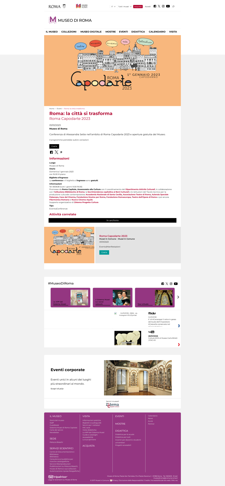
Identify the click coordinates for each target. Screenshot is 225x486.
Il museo (52, 31)
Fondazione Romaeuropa (118, 197)
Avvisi (150, 421)
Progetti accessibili (123, 445)
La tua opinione (89, 440)
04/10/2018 (162, 322)
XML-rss (174, 480)
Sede (53, 438)
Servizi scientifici (61, 448)
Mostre (110, 31)
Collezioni (68, 31)
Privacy (115, 480)
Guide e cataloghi (90, 435)
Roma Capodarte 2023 (113, 235)
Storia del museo (57, 420)
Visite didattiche (89, 430)
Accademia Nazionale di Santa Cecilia (104, 194)
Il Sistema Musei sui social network (102, 301)
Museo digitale (91, 31)
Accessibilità (88, 437)
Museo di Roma (75, 20)
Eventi (123, 31)
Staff (52, 423)
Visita (173, 31)
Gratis (54, 146)
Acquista (138, 6)
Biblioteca (54, 457)
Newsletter (54, 432)
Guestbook (54, 425)
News (150, 418)
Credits (147, 480)
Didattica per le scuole (124, 434)
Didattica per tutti (122, 437)
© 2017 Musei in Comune (99, 480)
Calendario (157, 31)
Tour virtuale (143, 304)
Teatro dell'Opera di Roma (144, 197)
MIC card (86, 428)
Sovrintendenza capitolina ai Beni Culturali (108, 192)
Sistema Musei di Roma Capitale (63, 428)
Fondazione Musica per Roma (91, 197)
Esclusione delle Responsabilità (131, 480)
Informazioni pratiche (92, 420)
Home (51, 109)
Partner (151, 424)
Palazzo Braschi (56, 442)
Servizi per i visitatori (91, 425)
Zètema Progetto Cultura (86, 202)
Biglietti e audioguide (92, 423)
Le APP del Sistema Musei (59, 303)
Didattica (138, 31)
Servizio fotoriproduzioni (60, 464)
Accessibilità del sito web (160, 480)
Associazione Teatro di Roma (137, 194)
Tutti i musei (123, 6)
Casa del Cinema (67, 197)
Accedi (148, 6)
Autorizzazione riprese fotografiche (64, 471)
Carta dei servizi (56, 430)
